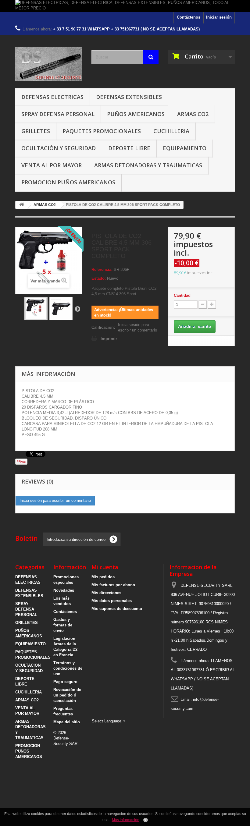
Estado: (98, 278)
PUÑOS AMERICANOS (136, 114)
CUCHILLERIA (171, 131)
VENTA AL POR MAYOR (51, 165)
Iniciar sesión (219, 17)
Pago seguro (65, 681)
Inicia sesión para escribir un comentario (137, 327)
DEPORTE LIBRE (129, 148)
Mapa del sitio (66, 722)
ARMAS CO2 (193, 114)
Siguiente (77, 309)
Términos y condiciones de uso (67, 668)
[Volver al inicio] (21, 205)
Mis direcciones (106, 592)
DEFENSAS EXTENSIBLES (129, 97)
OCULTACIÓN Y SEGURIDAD (58, 148)
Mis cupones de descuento (116, 608)
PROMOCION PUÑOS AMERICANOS (68, 182)
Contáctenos (188, 17)
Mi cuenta (104, 567)
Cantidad (182, 295)
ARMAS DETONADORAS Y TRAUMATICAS (148, 165)
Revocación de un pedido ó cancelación (67, 695)
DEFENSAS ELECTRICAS (52, 97)
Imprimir (109, 338)
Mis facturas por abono (113, 585)
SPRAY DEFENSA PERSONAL (58, 114)
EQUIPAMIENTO (184, 148)
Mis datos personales (111, 600)
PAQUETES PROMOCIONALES (101, 131)
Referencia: (101, 269)
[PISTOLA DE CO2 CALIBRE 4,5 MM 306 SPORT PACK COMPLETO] (36, 308)
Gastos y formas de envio (62, 625)
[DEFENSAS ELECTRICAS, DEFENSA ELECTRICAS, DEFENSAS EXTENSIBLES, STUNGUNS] (48, 64)
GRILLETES (35, 131)
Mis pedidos (103, 577)
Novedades (63, 590)
